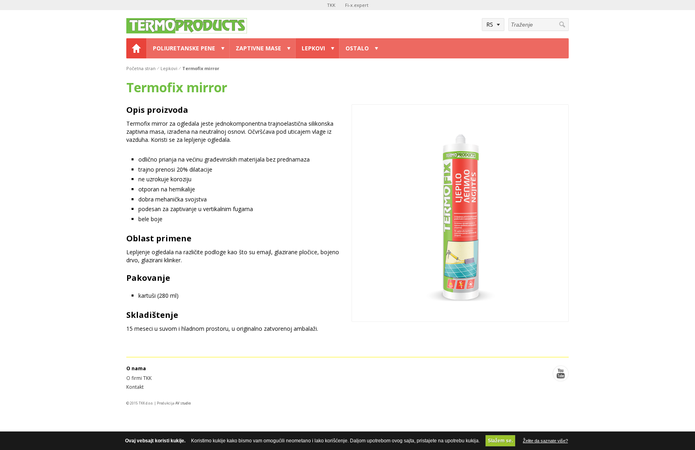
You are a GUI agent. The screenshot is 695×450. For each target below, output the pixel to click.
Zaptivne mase (258, 48)
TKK (331, 5)
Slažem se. (500, 441)
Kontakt (135, 387)
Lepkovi (313, 48)
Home (136, 48)
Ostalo (357, 48)
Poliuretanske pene (184, 48)
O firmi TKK (139, 378)
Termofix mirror (200, 68)
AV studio (183, 403)
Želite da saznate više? (545, 440)
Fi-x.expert (356, 5)
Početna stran (141, 68)
